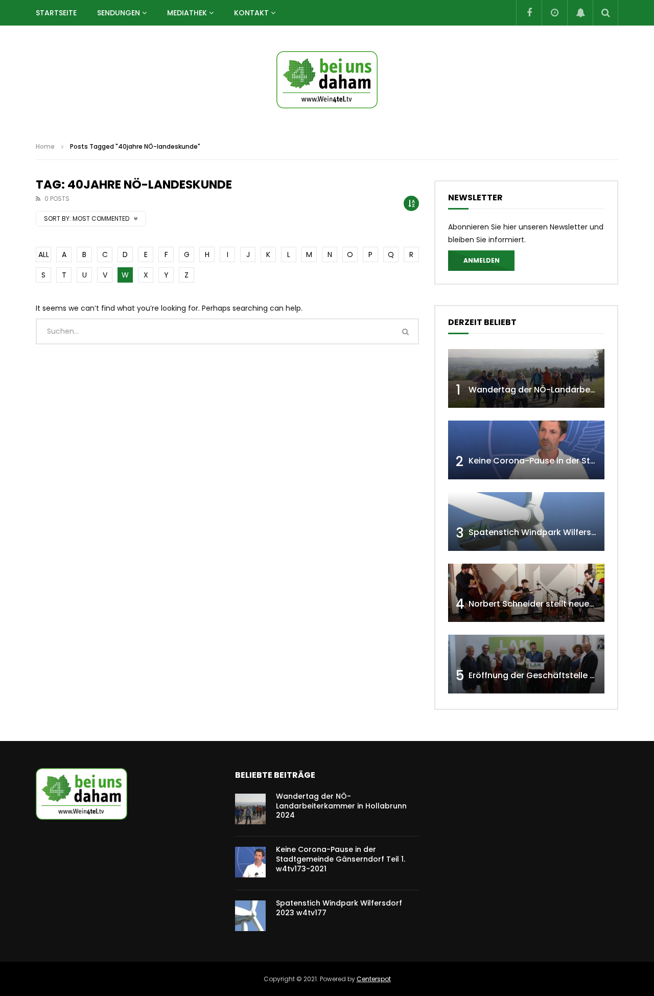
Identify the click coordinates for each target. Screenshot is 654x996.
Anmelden (481, 260)
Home (45, 146)
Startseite (56, 13)
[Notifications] (580, 13)
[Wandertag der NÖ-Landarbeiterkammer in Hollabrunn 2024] (526, 378)
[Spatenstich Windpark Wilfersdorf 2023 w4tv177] (526, 521)
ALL (43, 254)
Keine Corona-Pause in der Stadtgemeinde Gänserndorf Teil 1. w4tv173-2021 (340, 859)
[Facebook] (529, 13)
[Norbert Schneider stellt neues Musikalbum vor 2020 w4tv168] (526, 593)
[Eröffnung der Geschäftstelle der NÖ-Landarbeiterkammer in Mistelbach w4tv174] (526, 664)
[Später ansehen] (554, 13)
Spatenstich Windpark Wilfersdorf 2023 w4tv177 (339, 908)
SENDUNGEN (118, 13)
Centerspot (374, 979)
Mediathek (187, 13)
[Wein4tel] (327, 79)
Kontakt (251, 13)
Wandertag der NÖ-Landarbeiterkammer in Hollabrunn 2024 (341, 806)
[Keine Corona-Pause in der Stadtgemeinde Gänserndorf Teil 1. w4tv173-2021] (526, 450)
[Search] (605, 13)
